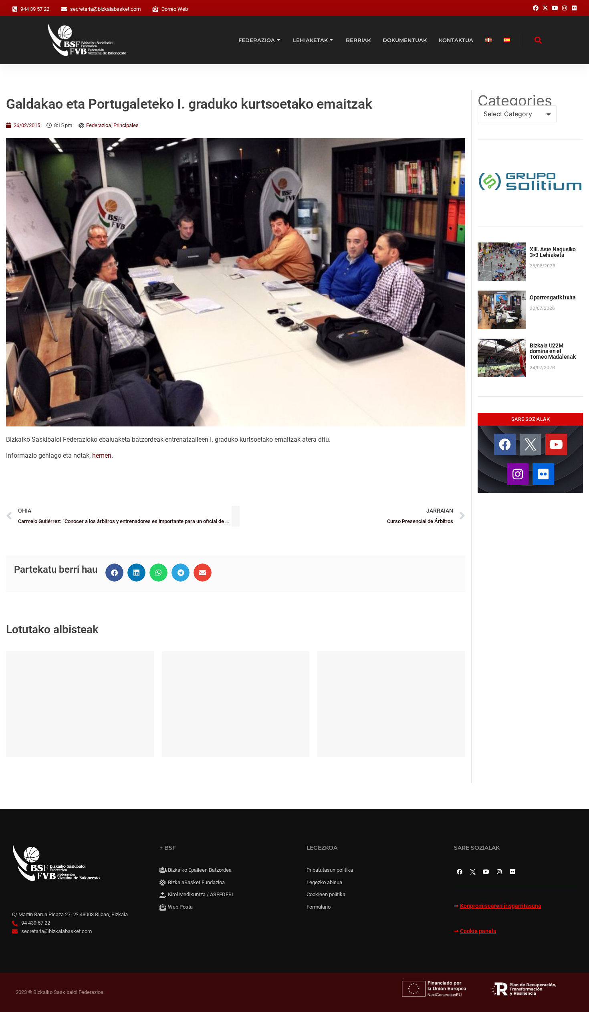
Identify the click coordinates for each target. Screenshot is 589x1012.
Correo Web (174, 9)
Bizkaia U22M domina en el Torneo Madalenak (553, 351)
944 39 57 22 (34, 9)
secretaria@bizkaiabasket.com (105, 9)
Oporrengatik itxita (553, 297)
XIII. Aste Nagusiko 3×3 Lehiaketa (553, 252)
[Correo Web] (155, 9)
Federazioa (98, 125)
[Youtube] (556, 444)
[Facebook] (505, 444)
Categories (515, 100)
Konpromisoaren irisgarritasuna (500, 906)
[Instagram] (517, 474)
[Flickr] (543, 474)
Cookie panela (478, 931)
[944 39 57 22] (15, 9)
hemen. (102, 455)
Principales (126, 125)
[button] (114, 573)
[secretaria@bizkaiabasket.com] (64, 9)
